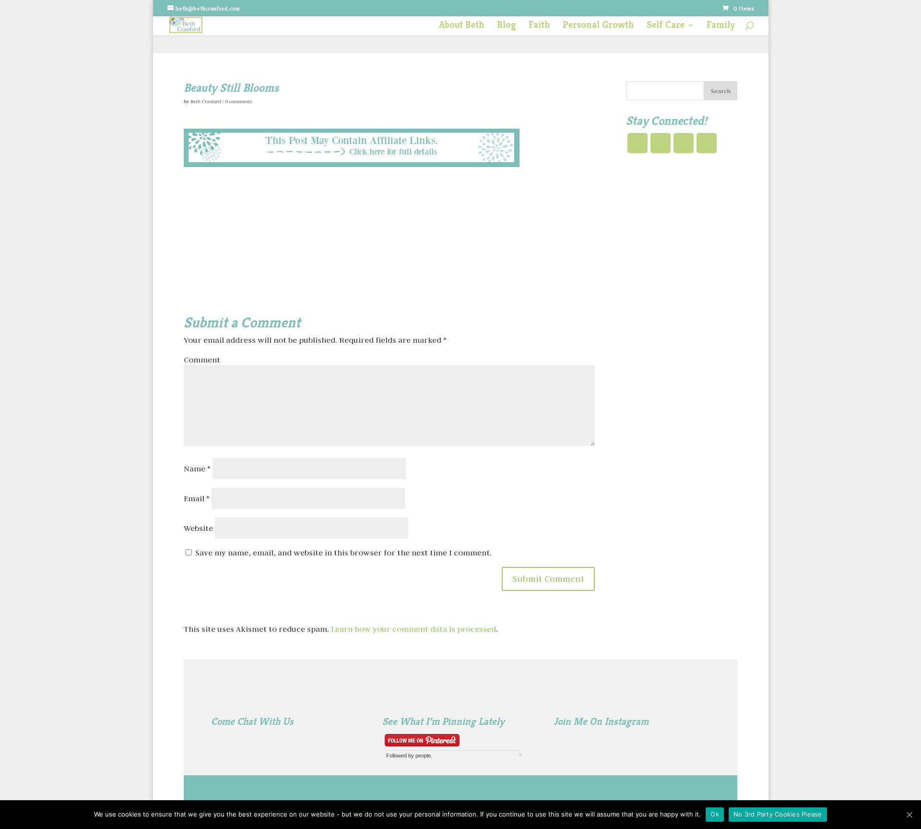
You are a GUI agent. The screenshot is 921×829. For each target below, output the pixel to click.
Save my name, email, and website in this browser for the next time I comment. (343, 552)
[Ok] (909, 814)
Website (198, 528)
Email (197, 498)
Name (197, 468)
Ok (714, 814)
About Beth (461, 26)
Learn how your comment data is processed (413, 629)
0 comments (238, 101)
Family (721, 26)
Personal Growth (598, 26)
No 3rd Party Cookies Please (777, 814)
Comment (202, 359)
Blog (506, 26)
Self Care (666, 26)
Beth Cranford (205, 101)
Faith (539, 26)
